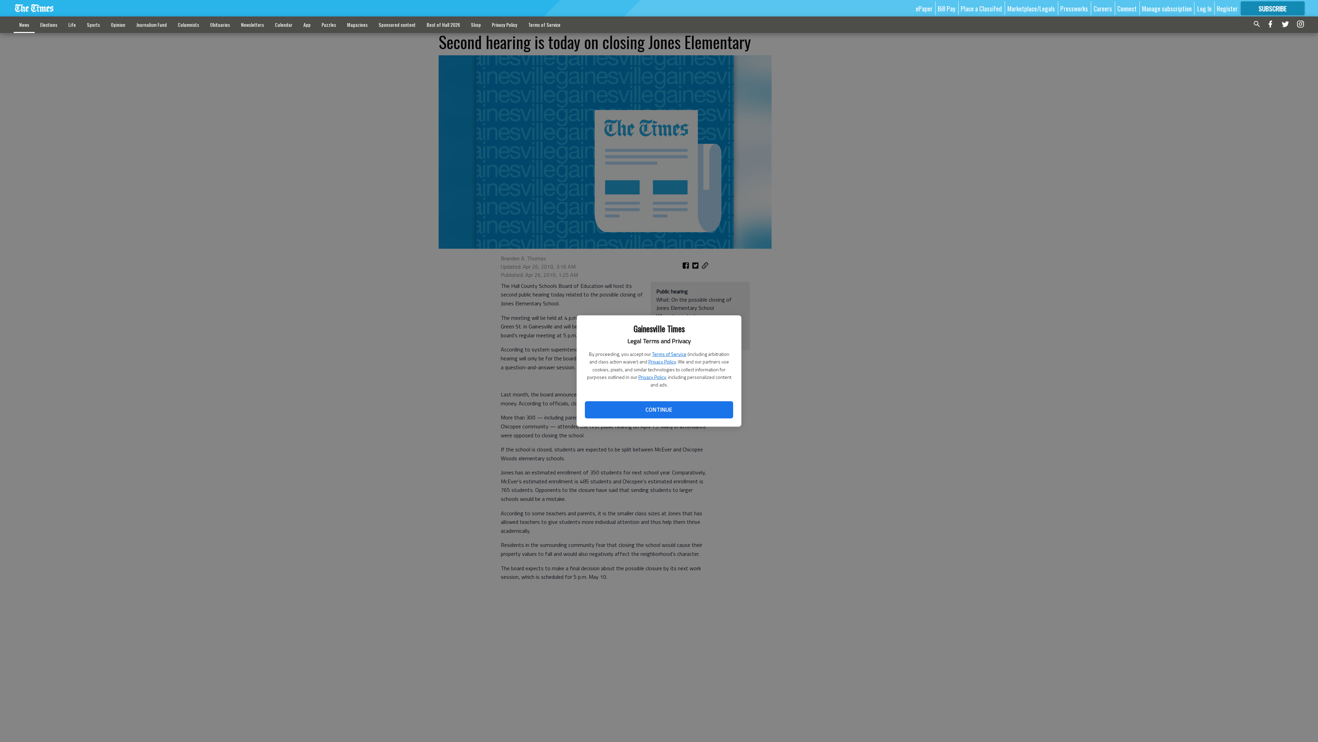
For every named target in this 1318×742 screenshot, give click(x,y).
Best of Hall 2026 (443, 24)
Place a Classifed (981, 8)
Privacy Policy (662, 361)
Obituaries (220, 24)
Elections (48, 24)
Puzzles (329, 24)
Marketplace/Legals (1031, 8)
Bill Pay (947, 8)
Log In (1204, 8)
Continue (659, 409)
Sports (93, 24)
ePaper (924, 8)
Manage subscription (1167, 8)
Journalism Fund (151, 24)
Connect (1127, 8)
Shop (476, 24)
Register (1227, 8)
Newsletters (252, 24)
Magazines (357, 24)
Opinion (118, 24)
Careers (1103, 8)
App (307, 24)
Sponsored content (397, 24)
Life (72, 24)
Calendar (283, 24)
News (24, 24)
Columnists (188, 24)
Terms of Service (669, 354)
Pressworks (1074, 8)
